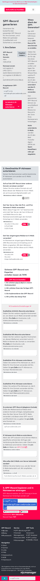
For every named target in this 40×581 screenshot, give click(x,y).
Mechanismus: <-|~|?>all (10, 473)
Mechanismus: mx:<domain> (11, 348)
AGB (4, 557)
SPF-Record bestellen (17, 280)
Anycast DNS (20, 537)
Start (4, 545)
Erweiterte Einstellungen (20, 306)
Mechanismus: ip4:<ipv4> (10, 372)
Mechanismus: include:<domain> (12, 423)
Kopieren (24, 511)
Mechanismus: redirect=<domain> (12, 195)
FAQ (4, 552)
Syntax (5, 548)
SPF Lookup (32, 537)
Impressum (6, 560)
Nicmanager (19, 540)
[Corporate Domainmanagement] (28, 572)
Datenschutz (7, 555)
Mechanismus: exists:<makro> (11, 449)
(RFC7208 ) (22, 447)
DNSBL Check (32, 540)
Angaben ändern (22, 54)
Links (4, 550)
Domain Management (19, 534)
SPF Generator (30, 532)
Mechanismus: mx (8, 252)
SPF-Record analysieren (12, 511)
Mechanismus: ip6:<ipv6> (10, 395)
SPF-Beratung (20, 530)
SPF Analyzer (32, 535)
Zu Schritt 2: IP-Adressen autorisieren (11, 104)
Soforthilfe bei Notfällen (15, 10)
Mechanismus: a (7, 221)
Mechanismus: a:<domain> (10, 323)
